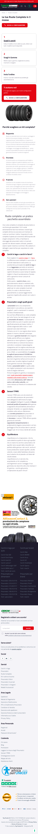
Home (3, 13)
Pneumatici (4, 671)
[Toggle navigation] (21, 6)
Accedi (3, 730)
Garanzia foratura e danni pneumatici (13, 713)
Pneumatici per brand (26, 575)
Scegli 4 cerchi (9, 40)
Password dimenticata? (8, 733)
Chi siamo (4, 742)
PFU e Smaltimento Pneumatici (11, 705)
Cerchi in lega (5, 668)
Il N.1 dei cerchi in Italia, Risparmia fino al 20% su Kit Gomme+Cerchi (19, 1)
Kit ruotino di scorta (7, 676)
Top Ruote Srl (19, 826)
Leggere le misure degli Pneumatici (12, 750)
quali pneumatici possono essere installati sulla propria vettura (20, 376)
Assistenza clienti (7, 761)
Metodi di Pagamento (8, 699)
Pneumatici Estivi (7, 679)
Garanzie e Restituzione (9, 702)
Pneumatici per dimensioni (7, 575)
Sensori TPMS (5, 753)
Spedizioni (4, 696)
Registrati (4, 727)
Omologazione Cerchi (8, 756)
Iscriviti (28, 628)
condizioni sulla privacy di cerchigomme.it (19, 635)
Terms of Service (16, 824)
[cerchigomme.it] (10, 6)
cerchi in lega (23, 258)
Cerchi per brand (27, 547)
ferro (33, 258)
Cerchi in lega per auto (8, 549)
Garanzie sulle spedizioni (9, 710)
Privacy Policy (5, 718)
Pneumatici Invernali (8, 682)
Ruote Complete (12, 13)
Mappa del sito (6, 758)
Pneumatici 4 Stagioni (8, 685)
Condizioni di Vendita (8, 707)
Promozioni (4, 747)
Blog (2, 745)
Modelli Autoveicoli (7, 687)
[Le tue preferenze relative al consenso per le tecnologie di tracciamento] (34, 830)
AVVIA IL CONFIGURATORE (15, 25)
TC (32, 826)
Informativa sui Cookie (8, 715)
